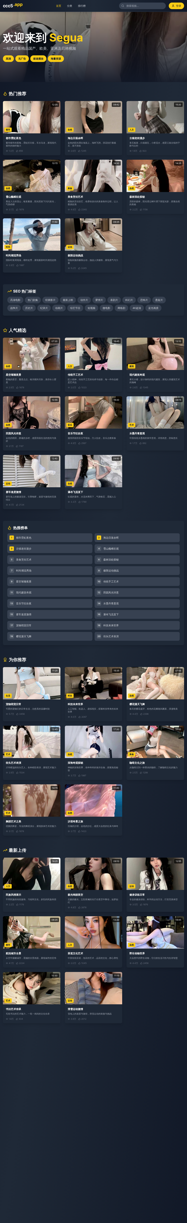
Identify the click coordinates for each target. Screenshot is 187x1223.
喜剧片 (114, 299)
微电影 (106, 307)
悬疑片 (159, 299)
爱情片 (99, 299)
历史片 (29, 307)
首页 (56, 5)
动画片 (59, 307)
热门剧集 (33, 299)
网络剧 (121, 307)
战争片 (14, 307)
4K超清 (137, 307)
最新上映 (68, 299)
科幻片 (129, 299)
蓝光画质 (153, 307)
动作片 (84, 299)
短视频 (91, 307)
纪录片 (44, 307)
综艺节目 (75, 307)
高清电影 (15, 299)
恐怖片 (144, 299)
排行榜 (80, 5)
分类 (67, 5)
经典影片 (50, 299)
